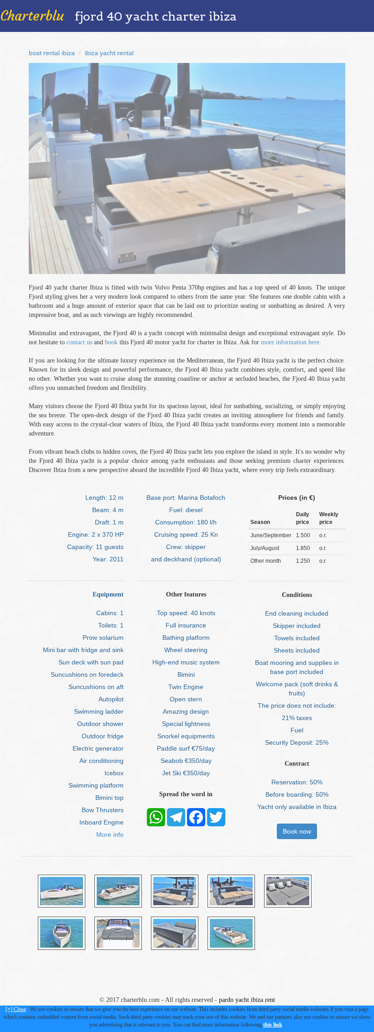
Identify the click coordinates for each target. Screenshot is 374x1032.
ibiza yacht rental (109, 53)
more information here (290, 342)
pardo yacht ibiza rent (247, 999)
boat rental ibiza (52, 53)
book (111, 342)
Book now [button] (297, 831)
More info (110, 834)
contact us (79, 342)
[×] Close (15, 1009)
